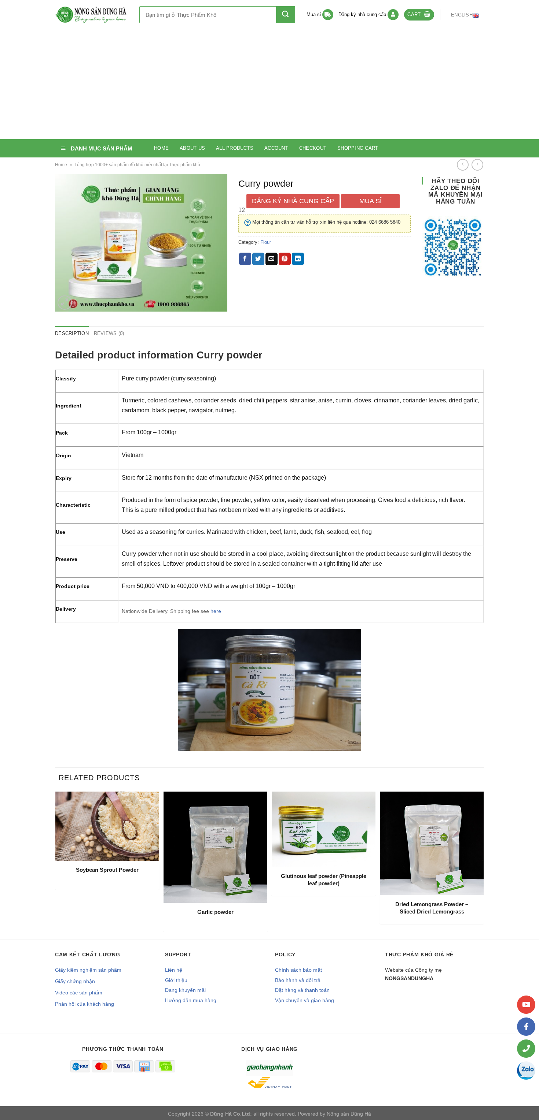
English (462, 15)
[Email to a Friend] (271, 259)
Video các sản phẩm (78, 993)
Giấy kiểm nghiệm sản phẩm (88, 970)
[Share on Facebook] (245, 259)
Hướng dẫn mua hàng (190, 1000)
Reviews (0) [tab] (109, 333)
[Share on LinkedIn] (298, 259)
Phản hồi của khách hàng (84, 1004)
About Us (192, 148)
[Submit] (285, 14)
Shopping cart (357, 148)
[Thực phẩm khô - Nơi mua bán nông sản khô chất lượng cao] (91, 14)
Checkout (312, 148)
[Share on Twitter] (258, 259)
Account (276, 148)
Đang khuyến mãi (185, 990)
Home (161, 148)
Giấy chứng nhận (75, 981)
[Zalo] (526, 1070)
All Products (234, 148)
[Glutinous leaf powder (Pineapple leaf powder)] (323, 829)
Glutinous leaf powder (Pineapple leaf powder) (323, 879)
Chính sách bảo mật (298, 970)
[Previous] (57, 864)
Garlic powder (215, 912)
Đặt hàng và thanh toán (302, 990)
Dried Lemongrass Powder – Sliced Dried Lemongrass (431, 908)
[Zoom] (65, 302)
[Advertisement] (269, 84)
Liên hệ (173, 970)
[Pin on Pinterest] (285, 259)
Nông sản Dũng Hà (349, 1114)
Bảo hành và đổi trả (297, 980)
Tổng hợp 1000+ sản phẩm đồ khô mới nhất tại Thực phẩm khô (137, 164)
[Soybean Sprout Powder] (107, 826)
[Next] (481, 864)
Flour (265, 242)
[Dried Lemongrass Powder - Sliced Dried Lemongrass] (432, 843)
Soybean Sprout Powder (107, 870)
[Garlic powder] (215, 847)
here (215, 611)
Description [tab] (72, 333)
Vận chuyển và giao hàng (304, 1000)
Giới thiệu (176, 980)
